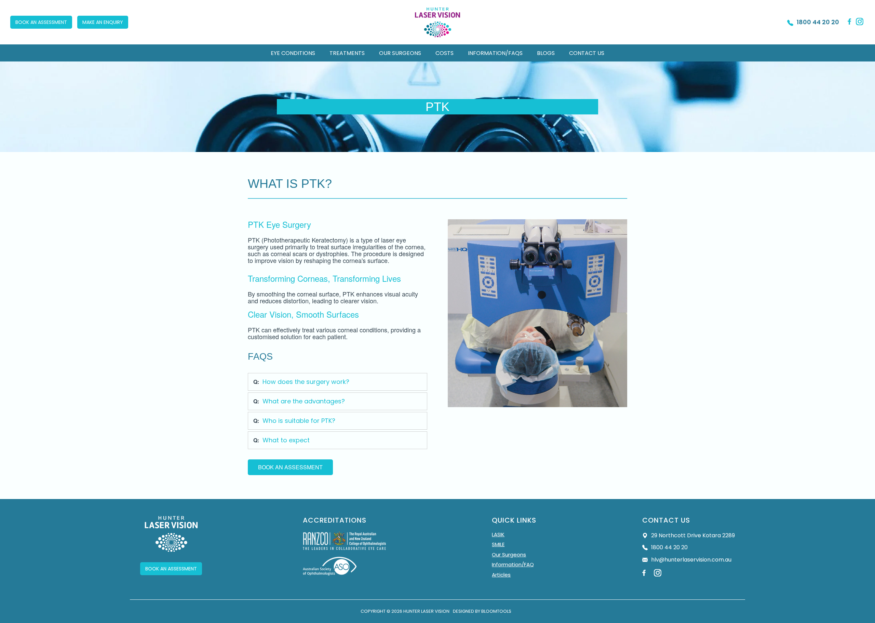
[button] (290, 467)
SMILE (498, 544)
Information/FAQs (495, 53)
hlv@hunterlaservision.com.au (691, 560)
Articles (501, 574)
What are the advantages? (303, 401)
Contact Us (586, 53)
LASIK (498, 534)
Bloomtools (496, 611)
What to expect (286, 440)
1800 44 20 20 (818, 22)
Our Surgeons (400, 53)
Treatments (347, 53)
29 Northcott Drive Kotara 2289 (693, 535)
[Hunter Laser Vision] (437, 22)
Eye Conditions (293, 53)
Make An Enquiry (102, 22)
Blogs (546, 53)
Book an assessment (41, 22)
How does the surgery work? (305, 381)
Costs (444, 53)
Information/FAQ (513, 564)
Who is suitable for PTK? (298, 420)
